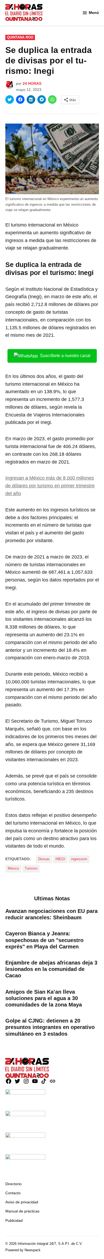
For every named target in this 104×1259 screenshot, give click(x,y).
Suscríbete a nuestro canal (65, 355)
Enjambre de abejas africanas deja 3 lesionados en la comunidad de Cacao (51, 969)
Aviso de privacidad (21, 1202)
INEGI (60, 859)
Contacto (13, 1193)
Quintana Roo (20, 37)
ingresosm (79, 859)
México (13, 868)
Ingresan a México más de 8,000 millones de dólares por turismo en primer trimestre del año (50, 485)
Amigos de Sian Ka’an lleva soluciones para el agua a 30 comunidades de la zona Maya (43, 998)
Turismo (31, 868)
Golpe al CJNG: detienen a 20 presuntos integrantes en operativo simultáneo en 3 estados (50, 1027)
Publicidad (14, 1220)
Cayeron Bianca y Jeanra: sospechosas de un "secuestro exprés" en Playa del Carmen (44, 940)
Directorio (13, 1184)
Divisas (44, 859)
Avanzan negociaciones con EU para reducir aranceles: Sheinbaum (51, 914)
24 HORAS (32, 83)
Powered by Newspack (23, 1250)
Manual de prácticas (22, 1211)
